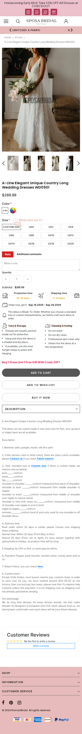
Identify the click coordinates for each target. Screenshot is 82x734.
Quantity (7, 272)
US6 (11, 235)
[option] (41, 100)
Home (7, 37)
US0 (31, 226)
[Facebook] (3, 702)
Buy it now (41, 397)
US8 (31, 235)
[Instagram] (19, 702)
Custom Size (11, 226)
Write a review (41, 645)
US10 (51, 235)
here (40, 566)
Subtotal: (7, 287)
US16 (31, 243)
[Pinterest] (11, 702)
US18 (51, 243)
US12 (71, 235)
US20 (70, 243)
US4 (70, 226)
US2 (51, 226)
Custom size (38, 465)
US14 (11, 243)
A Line (18, 37)
